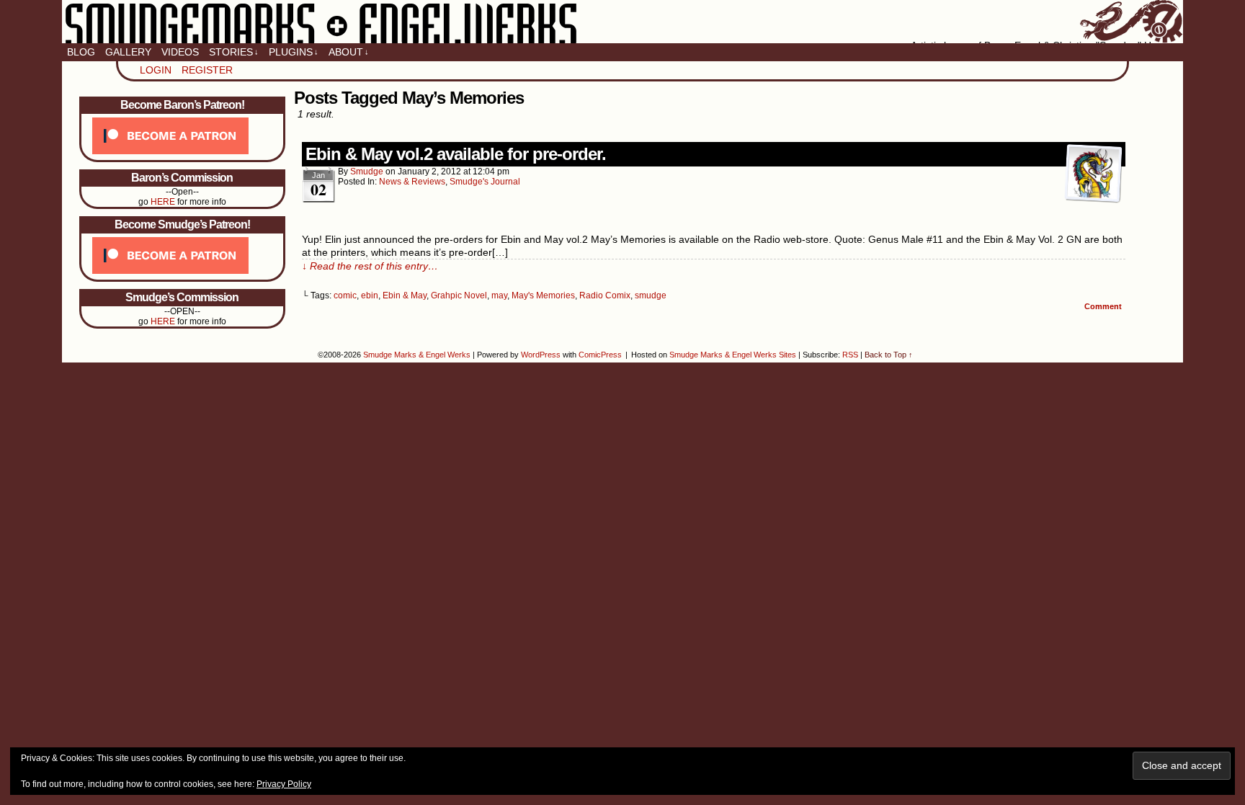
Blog (81, 52)
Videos (180, 52)
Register (207, 70)
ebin (369, 295)
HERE (163, 202)
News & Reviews (412, 182)
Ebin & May (405, 295)
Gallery (128, 52)
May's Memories (543, 295)
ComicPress (600, 354)
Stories (234, 52)
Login (155, 70)
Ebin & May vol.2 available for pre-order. (455, 154)
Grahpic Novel (459, 295)
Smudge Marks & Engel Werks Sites (732, 354)
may (499, 295)
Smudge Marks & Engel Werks (622, 22)
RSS (850, 354)
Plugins (293, 52)
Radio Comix (604, 295)
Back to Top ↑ (889, 354)
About (349, 52)
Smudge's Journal (485, 182)
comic (345, 295)
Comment (1104, 306)
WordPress (541, 354)
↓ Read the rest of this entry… (370, 266)
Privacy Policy (283, 784)
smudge (366, 171)
